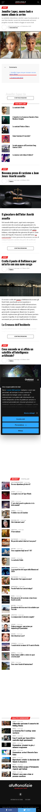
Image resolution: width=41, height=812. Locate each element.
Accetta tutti (20, 419)
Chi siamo (27, 800)
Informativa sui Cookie (17, 800)
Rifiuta (20, 431)
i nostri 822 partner (13, 390)
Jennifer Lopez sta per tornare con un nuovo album (22, 73)
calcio (34, 230)
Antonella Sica (13, 27)
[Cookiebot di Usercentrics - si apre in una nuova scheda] (25, 380)
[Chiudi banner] (38, 380)
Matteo (11, 181)
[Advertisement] (20, 454)
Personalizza (19, 425)
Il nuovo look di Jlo (17, 78)
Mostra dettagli (29, 413)
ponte (18, 299)
